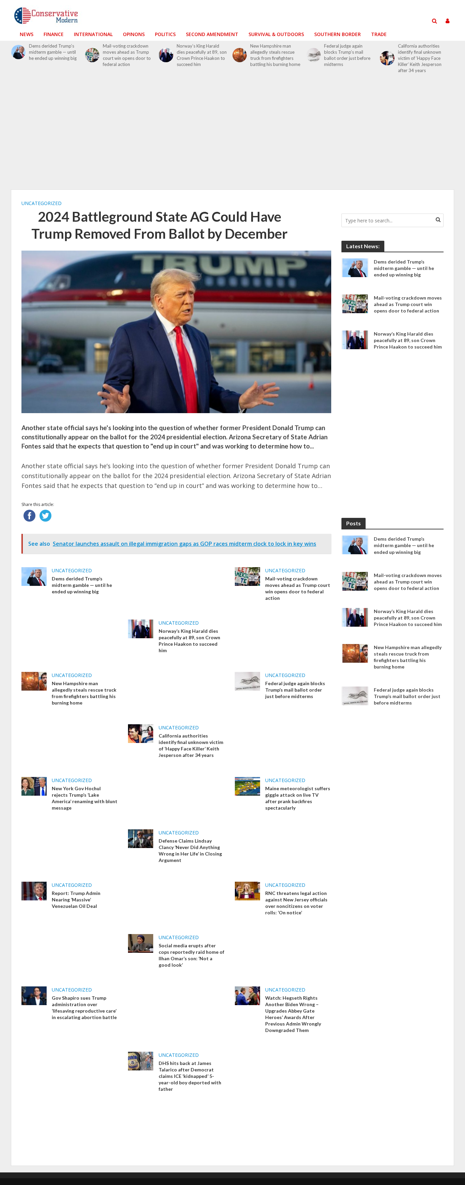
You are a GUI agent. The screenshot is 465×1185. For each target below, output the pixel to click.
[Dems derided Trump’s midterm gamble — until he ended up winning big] (18, 52)
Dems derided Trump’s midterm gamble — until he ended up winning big (53, 52)
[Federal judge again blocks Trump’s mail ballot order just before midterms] (313, 55)
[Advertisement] (232, 135)
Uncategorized (41, 203)
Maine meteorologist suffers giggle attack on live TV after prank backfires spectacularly (297, 798)
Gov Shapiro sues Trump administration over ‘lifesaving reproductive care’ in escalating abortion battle (84, 1007)
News (26, 34)
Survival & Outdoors (276, 34)
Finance (54, 34)
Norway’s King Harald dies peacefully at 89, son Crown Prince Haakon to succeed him (202, 55)
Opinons (134, 34)
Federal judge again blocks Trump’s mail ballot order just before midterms (347, 55)
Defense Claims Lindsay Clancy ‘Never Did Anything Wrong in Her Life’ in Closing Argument (190, 850)
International (93, 34)
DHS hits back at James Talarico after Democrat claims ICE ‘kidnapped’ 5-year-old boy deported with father (190, 1076)
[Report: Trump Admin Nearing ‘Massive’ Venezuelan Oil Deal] (34, 890)
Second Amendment (212, 34)
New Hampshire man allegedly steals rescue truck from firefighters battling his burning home (275, 55)
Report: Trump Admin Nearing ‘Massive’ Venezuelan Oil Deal (76, 899)
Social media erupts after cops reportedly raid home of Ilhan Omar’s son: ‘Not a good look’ (191, 955)
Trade (379, 34)
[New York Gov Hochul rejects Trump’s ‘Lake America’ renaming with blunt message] (34, 785)
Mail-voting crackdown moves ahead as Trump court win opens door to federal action (127, 55)
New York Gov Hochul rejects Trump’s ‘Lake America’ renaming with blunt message (84, 798)
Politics (165, 34)
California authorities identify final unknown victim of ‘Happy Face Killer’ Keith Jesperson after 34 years (420, 58)
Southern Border (337, 34)
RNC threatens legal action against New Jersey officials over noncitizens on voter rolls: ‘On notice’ (296, 902)
